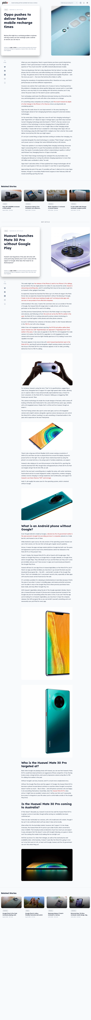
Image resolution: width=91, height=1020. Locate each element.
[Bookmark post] (4, 82)
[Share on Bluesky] (4, 66)
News (6, 9)
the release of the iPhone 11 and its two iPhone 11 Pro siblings (53, 283)
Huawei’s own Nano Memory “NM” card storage (36, 478)
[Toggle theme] (80, 3)
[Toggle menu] (87, 2)
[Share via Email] (4, 78)
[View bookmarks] (84, 3)
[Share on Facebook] (4, 70)
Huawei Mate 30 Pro (59, 791)
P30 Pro (27, 324)
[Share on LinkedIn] (4, 74)
